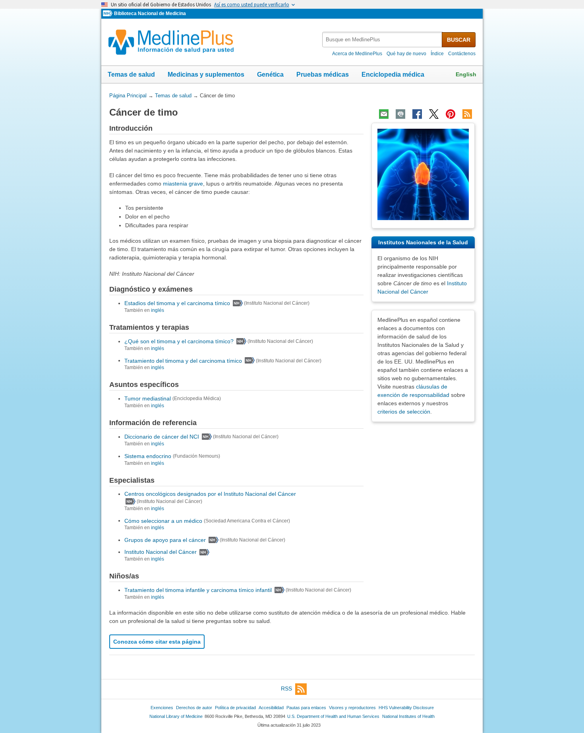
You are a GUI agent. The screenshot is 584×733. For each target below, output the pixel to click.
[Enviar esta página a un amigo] (383, 114)
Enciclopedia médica (393, 74)
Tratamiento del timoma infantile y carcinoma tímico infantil (198, 590)
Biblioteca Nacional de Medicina (150, 13)
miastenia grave (183, 183)
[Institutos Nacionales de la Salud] (108, 14)
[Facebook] (417, 114)
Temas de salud (131, 74)
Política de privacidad (235, 707)
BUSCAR (458, 40)
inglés (157, 310)
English (466, 74)
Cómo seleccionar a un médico (163, 520)
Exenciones (162, 707)
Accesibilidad (271, 707)
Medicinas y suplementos (206, 74)
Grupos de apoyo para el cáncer (165, 540)
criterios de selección (403, 411)
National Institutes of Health (408, 716)
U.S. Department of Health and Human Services (333, 716)
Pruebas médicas (322, 74)
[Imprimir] (400, 114)
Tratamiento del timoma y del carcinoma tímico (183, 360)
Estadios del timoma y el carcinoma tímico (177, 303)
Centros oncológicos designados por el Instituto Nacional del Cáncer (210, 494)
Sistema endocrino (147, 456)
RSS (286, 688)
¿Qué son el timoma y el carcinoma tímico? (179, 341)
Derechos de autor (194, 707)
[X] (433, 114)
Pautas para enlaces (306, 707)
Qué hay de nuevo (406, 53)
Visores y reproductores (352, 707)
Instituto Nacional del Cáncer (160, 552)
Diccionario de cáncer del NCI (161, 436)
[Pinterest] (450, 114)
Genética (270, 74)
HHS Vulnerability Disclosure (406, 707)
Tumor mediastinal (147, 398)
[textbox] (382, 39)
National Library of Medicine (176, 716)
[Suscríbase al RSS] (467, 114)
